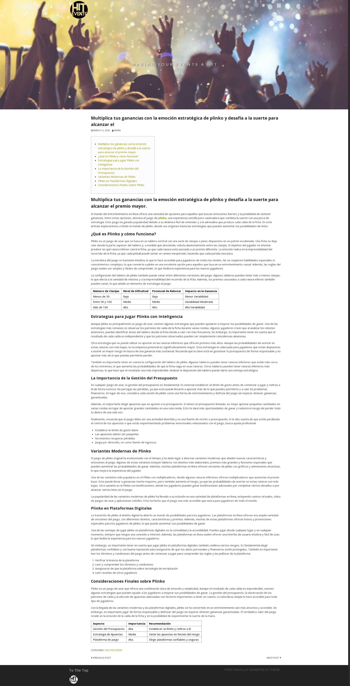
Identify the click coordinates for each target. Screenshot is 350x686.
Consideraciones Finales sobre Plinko (121, 185)
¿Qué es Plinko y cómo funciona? (118, 156)
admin (117, 130)
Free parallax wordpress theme (252, 669)
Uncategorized (113, 650)
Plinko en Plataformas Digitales (117, 181)
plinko (162, 218)
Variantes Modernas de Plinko (116, 176)
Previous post (102, 657)
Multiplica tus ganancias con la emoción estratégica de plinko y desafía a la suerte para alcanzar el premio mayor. (124, 148)
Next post (273, 657)
